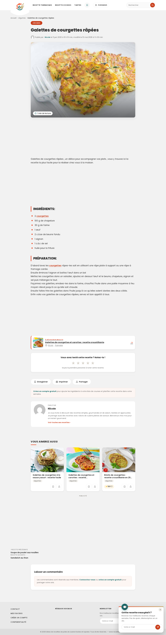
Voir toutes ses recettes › (59, 422)
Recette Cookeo (63, 5)
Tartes (77, 5)
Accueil (13, 18)
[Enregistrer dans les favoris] (53, 486)
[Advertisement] (83, 138)
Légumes (22, 18)
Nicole (47, 37)
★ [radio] (73, 363)
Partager (83, 381)
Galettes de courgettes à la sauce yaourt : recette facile (47, 476)
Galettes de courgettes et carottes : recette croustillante (81, 477)
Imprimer (63, 381)
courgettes (42, 216)
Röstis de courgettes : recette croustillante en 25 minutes (117, 477)
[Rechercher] (152, 5)
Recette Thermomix (42, 5)
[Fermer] (160, 609)
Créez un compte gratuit (44, 391)
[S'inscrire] (157, 627)
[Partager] (59, 486)
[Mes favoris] (87, 5)
